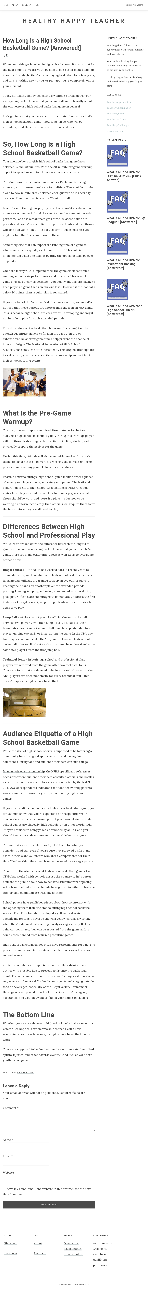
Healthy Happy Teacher (74, 20)
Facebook (10, 1253)
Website (8, 1172)
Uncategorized (25, 1072)
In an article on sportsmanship (24, 771)
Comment (10, 1108)
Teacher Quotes (115, 113)
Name (8, 1140)
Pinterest (10, 1243)
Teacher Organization (119, 107)
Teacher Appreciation (119, 102)
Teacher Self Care (116, 119)
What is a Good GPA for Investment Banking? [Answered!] (123, 264)
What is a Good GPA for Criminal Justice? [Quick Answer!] (124, 176)
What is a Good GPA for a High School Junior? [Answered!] (124, 310)
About (38, 1243)
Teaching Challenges (118, 125)
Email (8, 1156)
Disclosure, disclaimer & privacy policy (73, 1249)
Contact (40, 1253)
